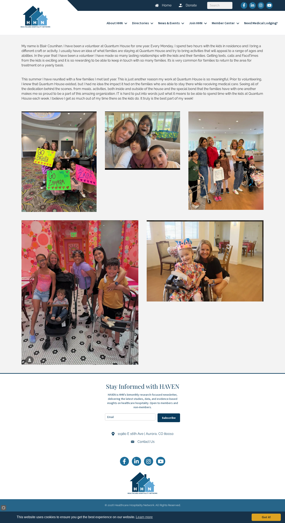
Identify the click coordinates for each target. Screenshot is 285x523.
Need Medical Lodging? (261, 23)
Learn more (144, 517)
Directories (140, 23)
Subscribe (169, 418)
